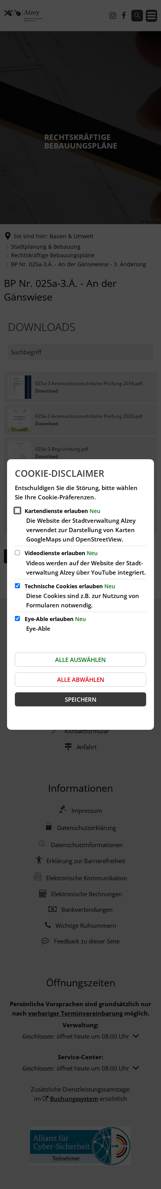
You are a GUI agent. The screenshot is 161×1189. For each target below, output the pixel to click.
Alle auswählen (80, 660)
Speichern (81, 699)
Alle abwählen (80, 679)
